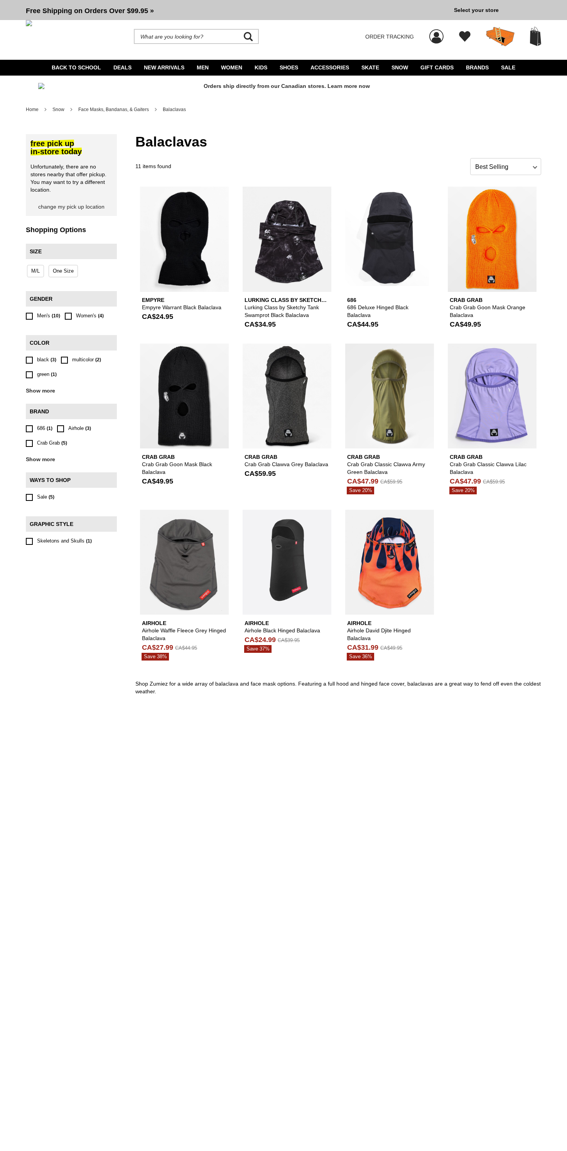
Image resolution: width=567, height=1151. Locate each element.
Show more (40, 391)
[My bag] (535, 36)
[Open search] (248, 36)
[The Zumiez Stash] (500, 36)
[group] (237, 10)
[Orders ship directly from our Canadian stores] (283, 89)
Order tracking (389, 37)
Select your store (476, 10)
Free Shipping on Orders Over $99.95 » (90, 11)
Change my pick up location (71, 207)
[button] (237, 10)
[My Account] (436, 32)
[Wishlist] (465, 36)
